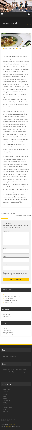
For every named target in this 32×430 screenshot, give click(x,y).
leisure (20, 369)
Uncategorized (7, 408)
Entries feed (7, 330)
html (17, 369)
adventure (5, 369)
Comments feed (8, 332)
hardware (13, 369)
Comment (6, 231)
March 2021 (7, 314)
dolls (9, 369)
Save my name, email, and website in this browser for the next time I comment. (16, 274)
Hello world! (8, 295)
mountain (5, 372)
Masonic (8, 9)
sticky (11, 371)
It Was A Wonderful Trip (21, 215)
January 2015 (7, 316)
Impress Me (9, 302)
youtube (26, 372)
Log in (5, 328)
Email (5, 256)
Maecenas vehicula (9, 213)
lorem (5, 37)
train (4, 402)
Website (5, 265)
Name (5, 248)
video (22, 372)
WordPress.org (8, 334)
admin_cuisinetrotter (9, 48)
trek (19, 372)
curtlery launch (10, 298)
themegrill (6, 400)
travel (16, 372)
